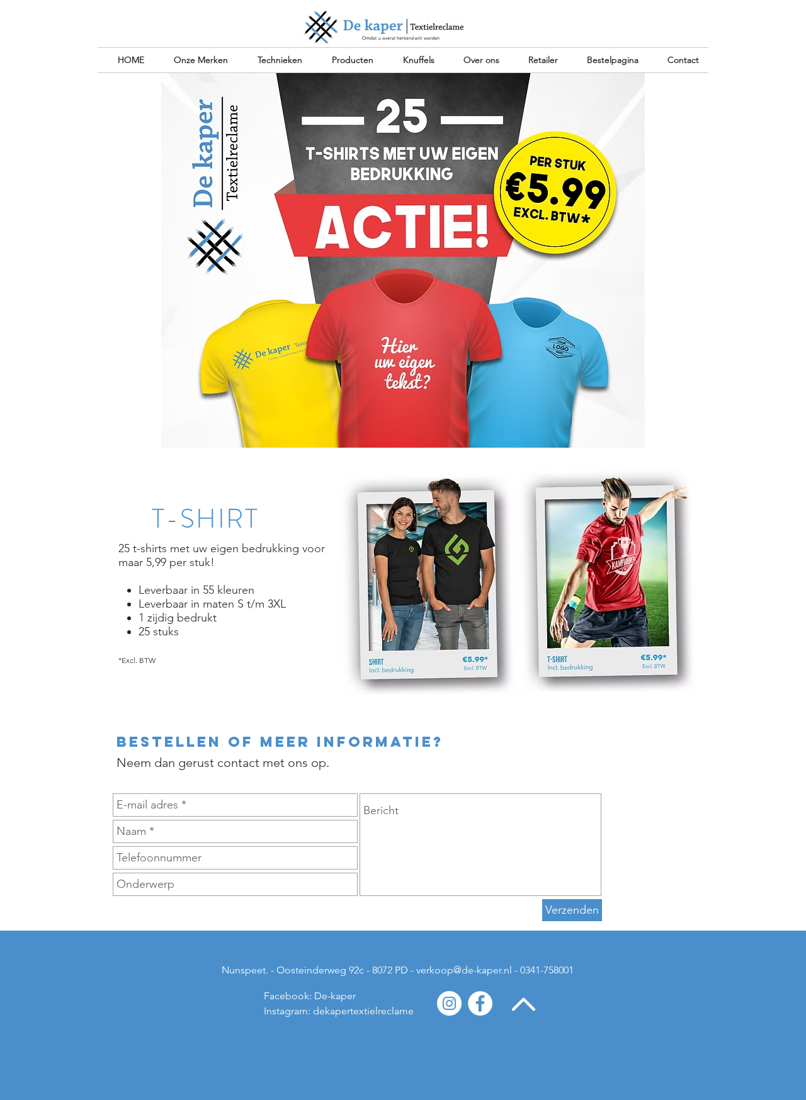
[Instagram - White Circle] (449, 1003)
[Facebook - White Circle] (480, 1003)
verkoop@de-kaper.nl (464, 970)
